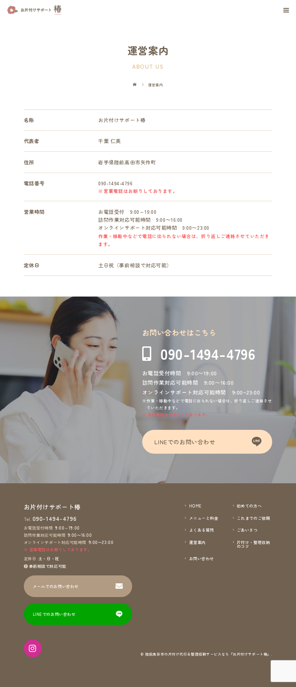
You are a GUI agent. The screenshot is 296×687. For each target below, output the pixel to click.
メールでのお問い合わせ (56, 586)
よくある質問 (201, 530)
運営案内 (197, 542)
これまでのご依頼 (253, 518)
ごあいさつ (247, 530)
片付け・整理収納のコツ (253, 544)
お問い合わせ (201, 559)
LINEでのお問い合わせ (185, 441)
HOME (195, 506)
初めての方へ (249, 506)
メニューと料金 (203, 518)
